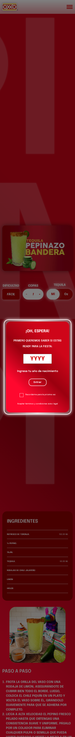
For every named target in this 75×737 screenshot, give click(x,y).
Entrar (38, 382)
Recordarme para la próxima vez (40, 395)
